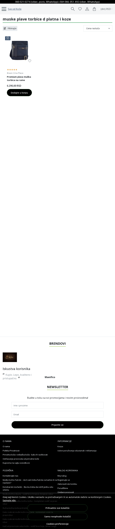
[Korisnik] (87, 9)
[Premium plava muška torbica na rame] (19, 50)
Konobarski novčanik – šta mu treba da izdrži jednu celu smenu (28, 488)
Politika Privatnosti (11, 450)
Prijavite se (57, 424)
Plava (20, 73)
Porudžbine (63, 488)
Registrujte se (64, 480)
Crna (15, 73)
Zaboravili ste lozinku (67, 484)
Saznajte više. (9, 500)
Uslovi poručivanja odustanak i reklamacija (77, 450)
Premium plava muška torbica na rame (19, 78)
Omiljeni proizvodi (66, 492)
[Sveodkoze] (10, 357)
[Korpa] (94, 9)
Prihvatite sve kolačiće (57, 507)
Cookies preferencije (57, 523)
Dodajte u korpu (19, 92)
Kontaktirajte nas (10, 475)
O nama (6, 446)
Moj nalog (62, 475)
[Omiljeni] (80, 9)
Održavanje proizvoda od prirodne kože (21, 458)
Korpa (60, 446)
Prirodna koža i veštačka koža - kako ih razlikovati (25, 454)
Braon (10, 73)
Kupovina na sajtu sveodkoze (16, 463)
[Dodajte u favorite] (29, 61)
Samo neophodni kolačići (57, 516)
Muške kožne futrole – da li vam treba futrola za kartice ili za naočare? (30, 481)
